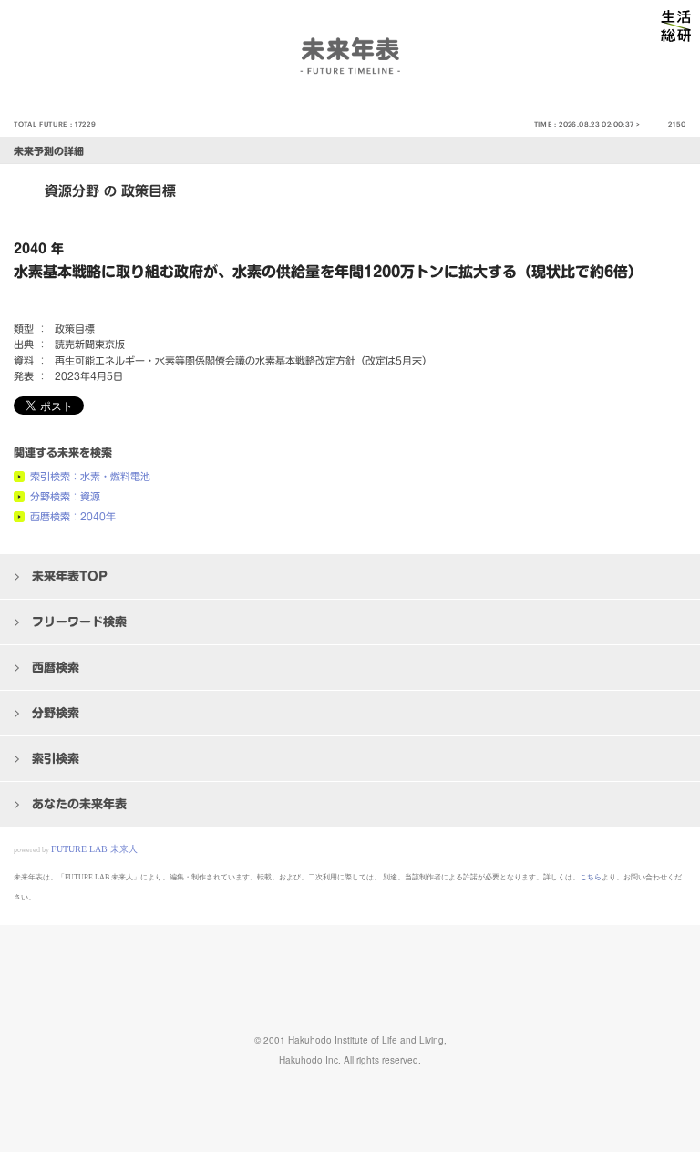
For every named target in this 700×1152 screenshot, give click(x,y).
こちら (591, 877)
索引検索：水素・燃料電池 (90, 476)
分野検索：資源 (65, 496)
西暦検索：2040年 (73, 516)
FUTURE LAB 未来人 (94, 849)
